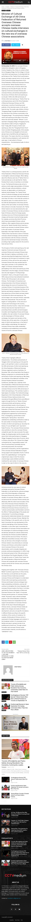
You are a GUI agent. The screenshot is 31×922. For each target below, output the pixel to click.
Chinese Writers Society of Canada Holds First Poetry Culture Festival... (20, 795)
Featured (3, 10)
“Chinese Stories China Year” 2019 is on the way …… (23, 652)
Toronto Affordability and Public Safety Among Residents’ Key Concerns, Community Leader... (13, 763)
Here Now (4, 692)
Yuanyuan (4, 767)
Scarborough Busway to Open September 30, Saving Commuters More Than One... (20, 787)
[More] (22, 44)
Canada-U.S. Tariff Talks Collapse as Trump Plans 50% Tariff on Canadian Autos (20, 822)
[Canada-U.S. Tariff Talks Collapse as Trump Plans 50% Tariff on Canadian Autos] (6, 823)
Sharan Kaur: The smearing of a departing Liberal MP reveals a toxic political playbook (19, 830)
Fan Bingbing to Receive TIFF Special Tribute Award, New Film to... (19, 779)
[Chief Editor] (3, 41)
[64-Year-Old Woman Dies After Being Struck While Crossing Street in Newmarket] (6, 815)
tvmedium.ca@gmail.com (14, 898)
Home (3, 7)
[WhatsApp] (14, 642)
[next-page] (5, 801)
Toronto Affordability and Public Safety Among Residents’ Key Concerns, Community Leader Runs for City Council (19, 687)
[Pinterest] (10, 642)
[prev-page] (3, 801)
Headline (7, 7)
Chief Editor (7, 40)
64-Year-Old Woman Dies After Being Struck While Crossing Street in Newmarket (20, 814)
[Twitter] (6, 642)
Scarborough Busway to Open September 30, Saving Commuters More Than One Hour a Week (20, 862)
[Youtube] (19, 909)
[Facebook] (3, 642)
